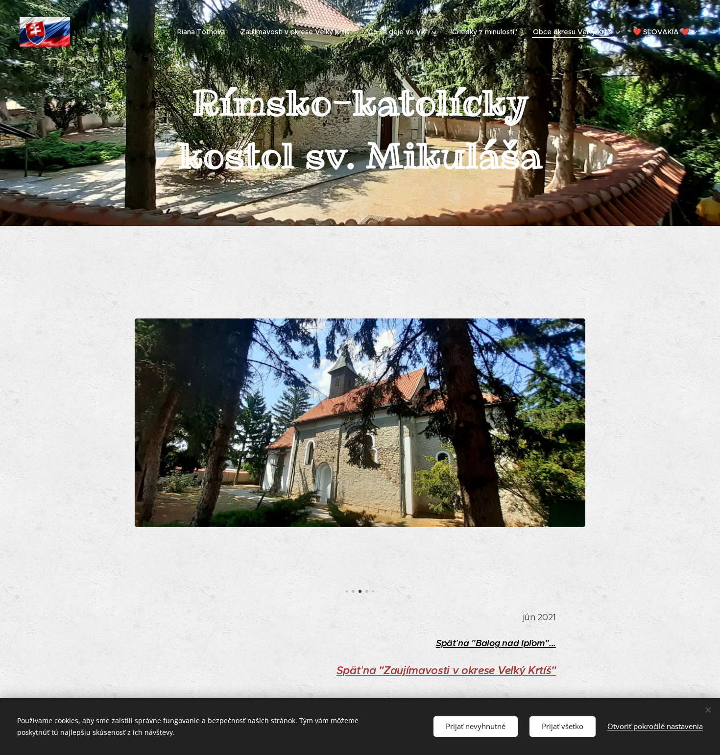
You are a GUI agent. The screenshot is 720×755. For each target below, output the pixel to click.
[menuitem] (204, 32)
